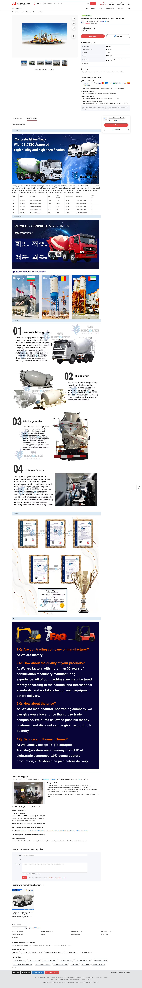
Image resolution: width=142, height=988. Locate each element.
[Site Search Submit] (93, 3)
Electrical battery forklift (18, 934)
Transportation (20, 12)
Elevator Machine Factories (50, 960)
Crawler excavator (75, 934)
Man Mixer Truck (86, 952)
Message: (18, 864)
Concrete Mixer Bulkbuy (99, 964)
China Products (45, 977)
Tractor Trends (85, 964)
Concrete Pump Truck (64, 831)
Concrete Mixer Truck (51, 831)
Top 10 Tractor (74, 964)
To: (20, 859)
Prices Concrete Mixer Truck (60, 964)
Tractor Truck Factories (66, 960)
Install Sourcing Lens (52, 972)
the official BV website (49, 779)
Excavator (81, 831)
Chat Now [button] (119, 36)
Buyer (92, 8)
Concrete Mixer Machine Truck (83, 960)
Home (13, 12)
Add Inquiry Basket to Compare (45, 69)
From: (19, 855)
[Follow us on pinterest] (127, 972)
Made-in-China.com (64, 979)
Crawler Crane (104, 934)
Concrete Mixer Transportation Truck (22, 964)
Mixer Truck (40, 12)
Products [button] (38, 3)
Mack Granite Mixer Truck (71, 952)
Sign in (128, 4)
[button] (88, 3)
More (13, 967)
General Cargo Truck (37, 952)
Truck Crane (15, 937)
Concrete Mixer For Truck (100, 960)
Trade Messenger (38, 972)
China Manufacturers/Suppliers (58, 977)
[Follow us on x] (120, 972)
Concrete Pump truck (106, 931)
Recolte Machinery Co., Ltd (91, 21)
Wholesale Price (80, 977)
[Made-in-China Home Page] (21, 3)
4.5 (111, 120)
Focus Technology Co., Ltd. (59, 982)
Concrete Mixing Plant (27, 831)
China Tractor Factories (19, 960)
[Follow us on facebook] (117, 972)
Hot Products (38, 977)
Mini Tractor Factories (34, 960)
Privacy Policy (96, 982)
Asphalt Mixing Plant (39, 831)
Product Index (99, 977)
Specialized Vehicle (31, 12)
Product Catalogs (35, 928)
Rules (129, 8)
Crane (86, 831)
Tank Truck (16, 952)
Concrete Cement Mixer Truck (42, 964)
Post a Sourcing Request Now (57, 878)
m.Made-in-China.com (75, 979)
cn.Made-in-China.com (86, 979)
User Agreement (79, 982)
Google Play (26, 972)
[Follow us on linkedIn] (129, 972)
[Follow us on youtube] (124, 972)
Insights (105, 977)
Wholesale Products (71, 977)
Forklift (72, 831)
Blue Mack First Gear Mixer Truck (53, 952)
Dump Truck (25, 952)
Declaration (88, 982)
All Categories (17, 8)
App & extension (110, 8)
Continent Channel (90, 977)
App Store (16, 972)
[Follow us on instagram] (122, 972)
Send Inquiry (93, 36)
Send (24, 878)
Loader (77, 831)
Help (101, 8)
